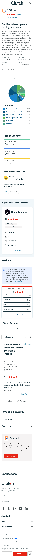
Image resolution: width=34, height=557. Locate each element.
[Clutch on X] (9, 509)
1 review (18, 14)
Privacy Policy (5, 535)
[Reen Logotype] (7, 212)
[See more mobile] (25, 394)
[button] (15, 337)
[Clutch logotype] (17, 3)
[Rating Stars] (11, 219)
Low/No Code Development (14, 115)
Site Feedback (6, 496)
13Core (11, 10)
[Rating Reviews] (11, 14)
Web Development (11, 109)
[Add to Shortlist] (30, 554)
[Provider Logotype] (4, 11)
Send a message (11, 456)
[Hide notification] (30, 270)
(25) (17, 219)
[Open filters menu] (30, 337)
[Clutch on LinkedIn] (26, 509)
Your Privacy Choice (7, 538)
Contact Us (5, 501)
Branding (9, 123)
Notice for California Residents (10, 542)
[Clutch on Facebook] (3, 509)
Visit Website (6, 554)
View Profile (17, 251)
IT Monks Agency (20, 212)
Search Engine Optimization (14, 118)
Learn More (16, 282)
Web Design (9, 121)
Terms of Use (5, 545)
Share (29, 344)
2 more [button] (26, 227)
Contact (18, 554)
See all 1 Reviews (23, 315)
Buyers (3, 521)
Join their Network (12, 17)
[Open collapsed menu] (3, 3)
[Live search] (31, 3)
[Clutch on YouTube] (20, 509)
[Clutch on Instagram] (15, 509)
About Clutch (5, 516)
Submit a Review (16, 329)
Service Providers (7, 526)
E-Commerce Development (14, 112)
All (6, 192)
